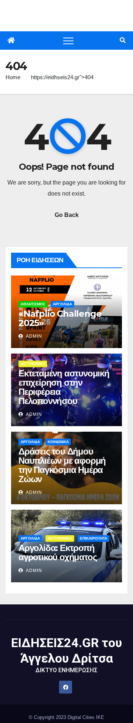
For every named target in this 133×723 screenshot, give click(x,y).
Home (13, 77)
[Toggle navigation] (68, 40)
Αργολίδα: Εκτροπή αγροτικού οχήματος (57, 552)
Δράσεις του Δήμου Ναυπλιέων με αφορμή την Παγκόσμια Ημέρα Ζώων (62, 465)
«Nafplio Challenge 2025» (59, 318)
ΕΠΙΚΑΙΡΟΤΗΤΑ (93, 538)
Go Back (67, 215)
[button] (123, 40)
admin (33, 336)
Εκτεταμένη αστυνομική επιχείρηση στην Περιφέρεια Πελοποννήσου (63, 387)
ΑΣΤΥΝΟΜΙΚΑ (33, 364)
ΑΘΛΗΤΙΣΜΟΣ (33, 304)
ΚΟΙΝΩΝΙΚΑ (58, 442)
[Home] (11, 40)
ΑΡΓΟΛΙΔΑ (62, 304)
